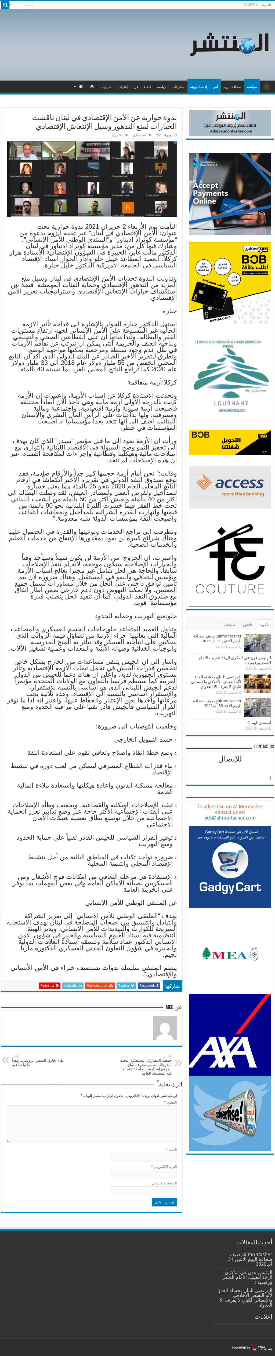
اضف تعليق (139, 135)
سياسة (252, 87)
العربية (266, 5)
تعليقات (229, 625)
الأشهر (247, 625)
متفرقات (178, 87)
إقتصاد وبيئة (198, 87)
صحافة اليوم (232, 87)
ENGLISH (250, 5)
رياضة (161, 87)
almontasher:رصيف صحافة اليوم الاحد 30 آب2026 (217, 703)
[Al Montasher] (229, 43)
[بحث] (5, 5)
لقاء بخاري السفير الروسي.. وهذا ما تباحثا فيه (38, 1061)
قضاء (147, 87)
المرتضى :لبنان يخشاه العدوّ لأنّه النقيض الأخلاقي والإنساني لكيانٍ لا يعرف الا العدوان (216, 682)
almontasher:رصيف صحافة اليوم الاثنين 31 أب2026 (217, 638)
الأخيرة (264, 625)
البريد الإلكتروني (164, 1167)
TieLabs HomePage (267, 86)
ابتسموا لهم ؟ (259, 722)
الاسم (171, 1150)
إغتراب (123, 87)
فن (136, 87)
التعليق (170, 1102)
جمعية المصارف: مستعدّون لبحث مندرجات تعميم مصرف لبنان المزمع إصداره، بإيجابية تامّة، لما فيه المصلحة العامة (146, 1065)
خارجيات (105, 87)
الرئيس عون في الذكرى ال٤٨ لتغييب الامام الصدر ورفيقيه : (247, 1277)
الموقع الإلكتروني (164, 1183)
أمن (215, 87)
